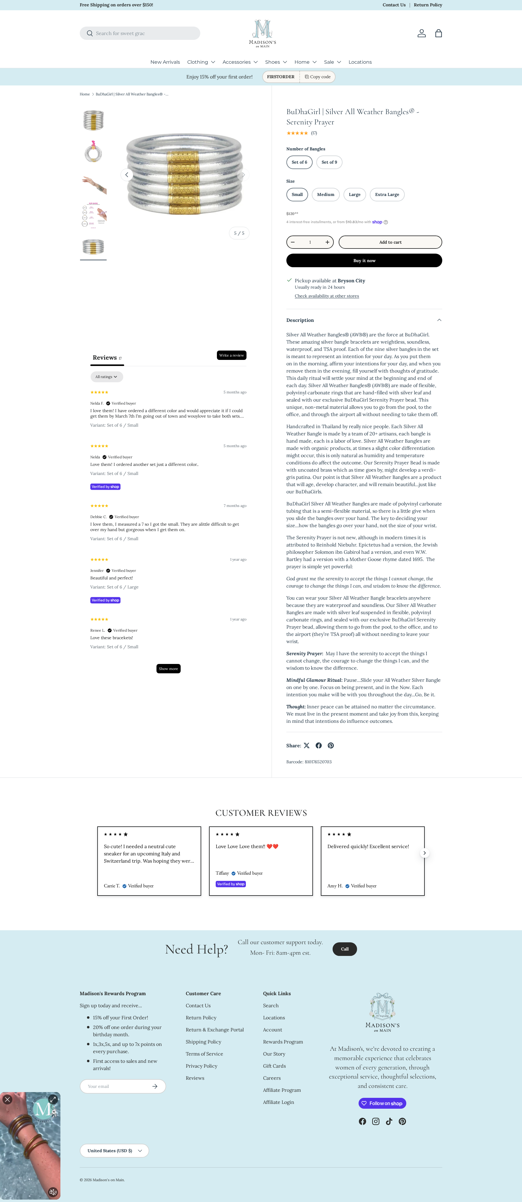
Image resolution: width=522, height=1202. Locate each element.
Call (345, 949)
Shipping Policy (203, 1042)
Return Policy (428, 5)
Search (271, 1005)
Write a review (231, 355)
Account (272, 1030)
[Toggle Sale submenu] (339, 62)
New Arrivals (165, 62)
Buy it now (364, 260)
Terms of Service (204, 1054)
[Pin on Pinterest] (331, 745)
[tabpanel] (168, 525)
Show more (168, 668)
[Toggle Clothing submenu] (213, 62)
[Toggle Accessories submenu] (255, 62)
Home (302, 62)
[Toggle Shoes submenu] (284, 62)
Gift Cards (274, 1066)
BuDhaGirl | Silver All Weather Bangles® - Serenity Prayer (132, 94)
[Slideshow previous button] (97, 853)
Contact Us (394, 5)
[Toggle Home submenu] (314, 62)
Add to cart (390, 242)
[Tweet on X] (307, 745)
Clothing (197, 62)
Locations (360, 62)
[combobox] (140, 33)
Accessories (237, 62)
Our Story (274, 1054)
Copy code (320, 76)
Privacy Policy (201, 1066)
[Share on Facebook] (319, 745)
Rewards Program (283, 1042)
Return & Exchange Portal (215, 1030)
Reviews (195, 1078)
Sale (329, 62)
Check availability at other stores (327, 296)
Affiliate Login (278, 1102)
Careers (272, 1078)
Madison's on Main (108, 1180)
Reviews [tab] (107, 357)
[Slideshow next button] (425, 853)
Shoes (272, 62)
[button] (438, 33)
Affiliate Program (282, 1090)
